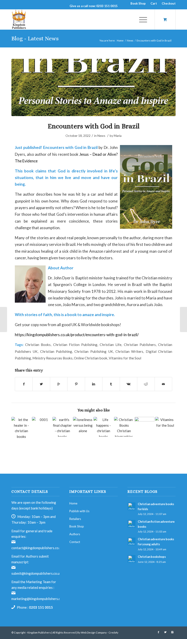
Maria (118, 136)
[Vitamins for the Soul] (165, 423)
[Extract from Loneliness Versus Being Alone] (83, 427)
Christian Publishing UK (93, 351)
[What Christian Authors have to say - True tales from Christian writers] (124, 427)
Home (120, 40)
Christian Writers (129, 351)
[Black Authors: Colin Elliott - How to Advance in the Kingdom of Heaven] (42, 427)
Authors (74, 534)
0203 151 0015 (41, 607)
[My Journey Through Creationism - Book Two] (144, 427)
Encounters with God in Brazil (94, 126)
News (130, 40)
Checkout (169, 3)
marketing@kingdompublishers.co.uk (38, 599)
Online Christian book (90, 358)
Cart (154, 3)
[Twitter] (165, 632)
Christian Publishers (140, 345)
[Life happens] (103, 427)
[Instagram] (172, 632)
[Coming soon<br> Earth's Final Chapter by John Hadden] (62, 427)
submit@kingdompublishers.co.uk (36, 573)
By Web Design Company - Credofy (97, 632)
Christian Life (110, 345)
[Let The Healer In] (21, 432)
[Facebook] (158, 632)
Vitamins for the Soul (125, 358)
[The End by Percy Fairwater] (183, 319)
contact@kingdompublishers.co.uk (37, 548)
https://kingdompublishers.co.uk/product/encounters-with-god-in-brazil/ (77, 334)
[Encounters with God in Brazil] (93, 87)
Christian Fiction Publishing (75, 345)
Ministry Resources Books (52, 358)
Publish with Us (79, 511)
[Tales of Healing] (3, 319)
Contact (74, 542)
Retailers (75, 519)
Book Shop (138, 3)
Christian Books (38, 345)
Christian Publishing (56, 351)
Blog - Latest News (35, 38)
